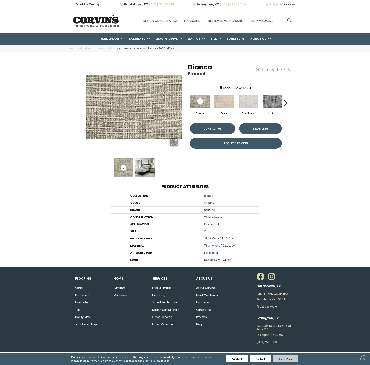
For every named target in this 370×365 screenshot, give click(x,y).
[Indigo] (272, 101)
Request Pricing (236, 143)
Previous (88, 166)
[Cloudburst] (248, 101)
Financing (260, 128)
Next (180, 166)
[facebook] (261, 276)
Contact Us (212, 128)
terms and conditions (131, 360)
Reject (260, 359)
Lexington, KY (208, 4)
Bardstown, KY (136, 4)
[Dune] (224, 101)
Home (73, 48)
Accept (237, 359)
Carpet (97, 48)
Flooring (85, 48)
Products (110, 48)
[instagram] (273, 276)
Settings (285, 359)
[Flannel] (200, 101)
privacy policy (99, 360)
